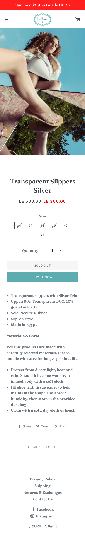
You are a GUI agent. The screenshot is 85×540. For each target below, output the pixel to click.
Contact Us (43, 499)
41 (42, 235)
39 (54, 225)
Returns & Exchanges (42, 492)
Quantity (30, 250)
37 (31, 225)
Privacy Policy (42, 479)
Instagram (45, 516)
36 (19, 225)
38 (42, 225)
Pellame (50, 526)
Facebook (45, 509)
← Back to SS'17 (42, 447)
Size (42, 216)
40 (66, 225)
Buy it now (42, 277)
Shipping (42, 485)
